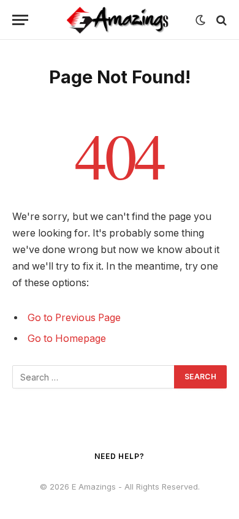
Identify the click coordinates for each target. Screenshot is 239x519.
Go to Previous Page (74, 318)
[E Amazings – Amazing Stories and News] (119, 20)
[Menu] (20, 20)
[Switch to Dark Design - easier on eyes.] (200, 20)
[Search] (220, 20)
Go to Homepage (67, 338)
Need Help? (119, 456)
